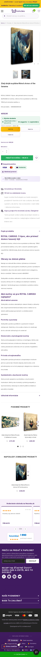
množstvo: (4, 147)
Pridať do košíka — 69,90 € (17, 158)
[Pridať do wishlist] (36, 157)
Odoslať (32, 561)
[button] (34, 64)
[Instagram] (9, 576)
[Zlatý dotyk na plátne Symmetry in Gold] (30, 421)
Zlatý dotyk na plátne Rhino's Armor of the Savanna (20, 486)
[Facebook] (4, 576)
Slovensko (13, 640)
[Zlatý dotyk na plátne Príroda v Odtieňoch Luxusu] (10, 421)
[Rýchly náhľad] (18, 425)
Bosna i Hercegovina (12, 650)
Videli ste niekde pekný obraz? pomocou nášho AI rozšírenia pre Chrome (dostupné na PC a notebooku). (20, 623)
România (32, 644)
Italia (25, 650)
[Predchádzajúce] (15, 529)
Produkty (9, 23)
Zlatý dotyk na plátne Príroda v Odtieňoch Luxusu (11, 436)
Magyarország (11, 644)
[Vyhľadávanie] (4, 15)
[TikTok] (14, 576)
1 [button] (18, 446)
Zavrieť (39, 4)
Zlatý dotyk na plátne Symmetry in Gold (30, 436)
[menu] (2, 11)
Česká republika (26, 640)
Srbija (22, 644)
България (29, 647)
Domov (3, 23)
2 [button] (20, 446)
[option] (20, 46)
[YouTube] (20, 576)
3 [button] (23, 446)
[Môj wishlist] (39, 11)
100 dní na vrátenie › (31, 5)
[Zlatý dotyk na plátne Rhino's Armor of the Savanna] (20, 471)
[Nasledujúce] (25, 529)
